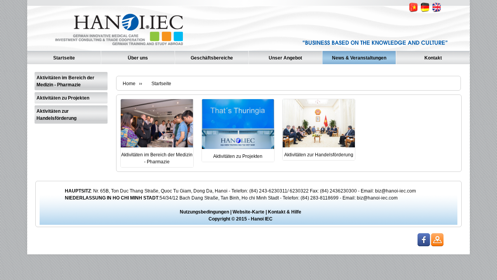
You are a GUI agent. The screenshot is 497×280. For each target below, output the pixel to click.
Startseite (64, 58)
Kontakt (433, 58)
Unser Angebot (285, 58)
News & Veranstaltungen (359, 58)
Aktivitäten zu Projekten (62, 98)
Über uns (138, 58)
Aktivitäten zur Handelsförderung (56, 114)
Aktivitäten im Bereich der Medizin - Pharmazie (65, 81)
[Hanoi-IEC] (120, 47)
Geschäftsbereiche (212, 58)
